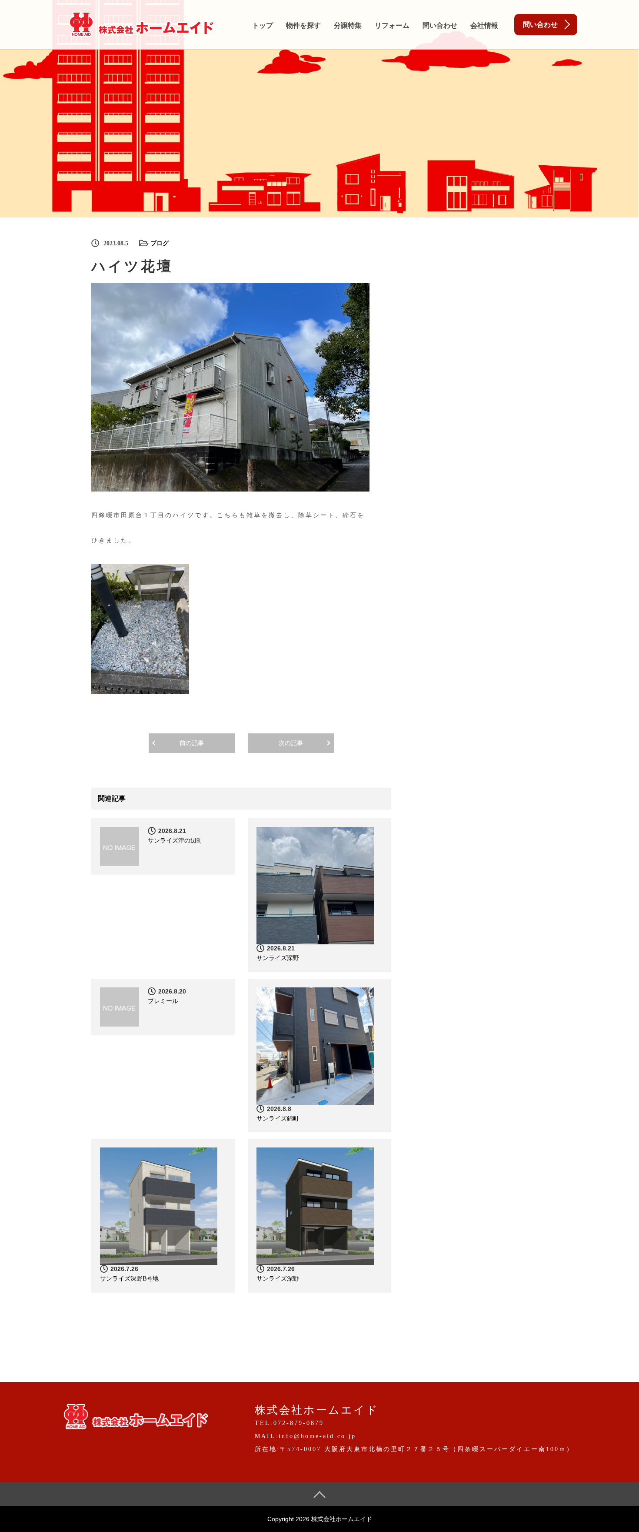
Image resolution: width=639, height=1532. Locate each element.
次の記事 (291, 743)
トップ (262, 25)
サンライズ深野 (277, 958)
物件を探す (303, 25)
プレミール (163, 1001)
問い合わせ (440, 25)
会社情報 (484, 25)
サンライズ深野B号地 (129, 1278)
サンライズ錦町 (277, 1118)
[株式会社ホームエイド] (141, 22)
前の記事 (192, 743)
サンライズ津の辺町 (175, 840)
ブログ (159, 243)
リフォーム (392, 25)
